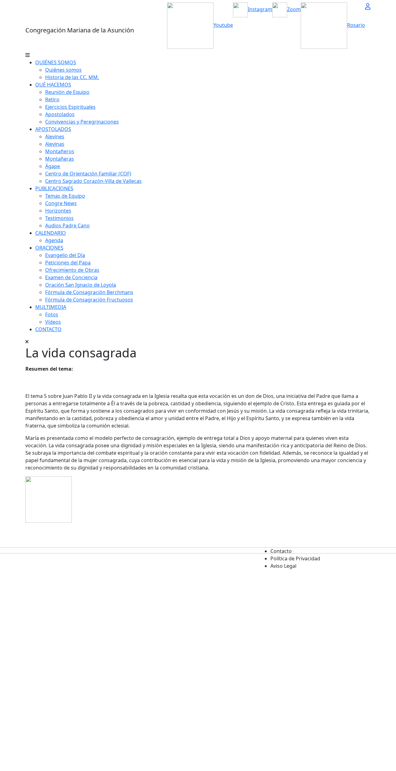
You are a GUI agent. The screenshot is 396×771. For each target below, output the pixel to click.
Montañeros (59, 151)
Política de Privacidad (295, 558)
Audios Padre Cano (67, 225)
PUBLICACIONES (54, 188)
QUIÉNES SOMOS (55, 62)
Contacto (281, 551)
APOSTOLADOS (53, 129)
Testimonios (59, 218)
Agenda (54, 240)
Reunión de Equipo (67, 92)
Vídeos (53, 321)
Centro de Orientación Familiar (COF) (88, 173)
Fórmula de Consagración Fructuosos (89, 299)
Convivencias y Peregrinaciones (82, 121)
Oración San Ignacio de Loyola (80, 284)
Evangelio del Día (65, 255)
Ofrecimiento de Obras (72, 270)
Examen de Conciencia (71, 277)
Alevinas (54, 144)
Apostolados (60, 114)
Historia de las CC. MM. (72, 77)
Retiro (52, 99)
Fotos (51, 314)
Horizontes (58, 210)
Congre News (61, 203)
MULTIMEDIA (50, 307)
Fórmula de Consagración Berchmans (89, 292)
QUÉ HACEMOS (53, 84)
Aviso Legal (283, 565)
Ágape (52, 166)
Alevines (54, 136)
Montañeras (59, 158)
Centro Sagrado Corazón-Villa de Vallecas (93, 181)
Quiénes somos (63, 69)
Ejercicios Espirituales (70, 106)
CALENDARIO (50, 233)
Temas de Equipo (65, 195)
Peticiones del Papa (68, 262)
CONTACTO (48, 329)
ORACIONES (49, 247)
